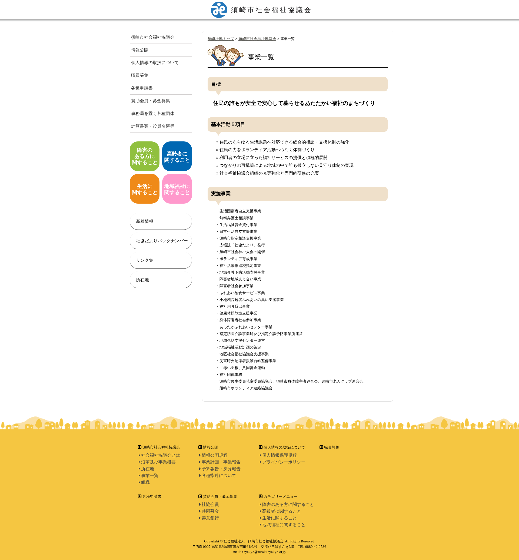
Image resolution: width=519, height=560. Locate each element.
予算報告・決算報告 (221, 468)
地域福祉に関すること (283, 524)
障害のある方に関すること (288, 504)
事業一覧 (149, 475)
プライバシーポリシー (283, 462)
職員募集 (139, 75)
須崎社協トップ (221, 39)
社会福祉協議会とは (160, 455)
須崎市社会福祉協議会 (152, 37)
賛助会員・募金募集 (150, 100)
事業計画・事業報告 (221, 462)
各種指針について (219, 475)
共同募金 (210, 511)
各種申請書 (142, 88)
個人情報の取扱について (155, 62)
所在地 (147, 468)
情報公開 (139, 50)
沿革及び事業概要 (158, 462)
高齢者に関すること (281, 511)
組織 (145, 482)
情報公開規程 (215, 455)
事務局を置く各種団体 (152, 113)
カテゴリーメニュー (281, 496)
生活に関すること (279, 518)
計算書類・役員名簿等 (152, 126)
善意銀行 (210, 518)
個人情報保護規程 (279, 455)
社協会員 (210, 504)
